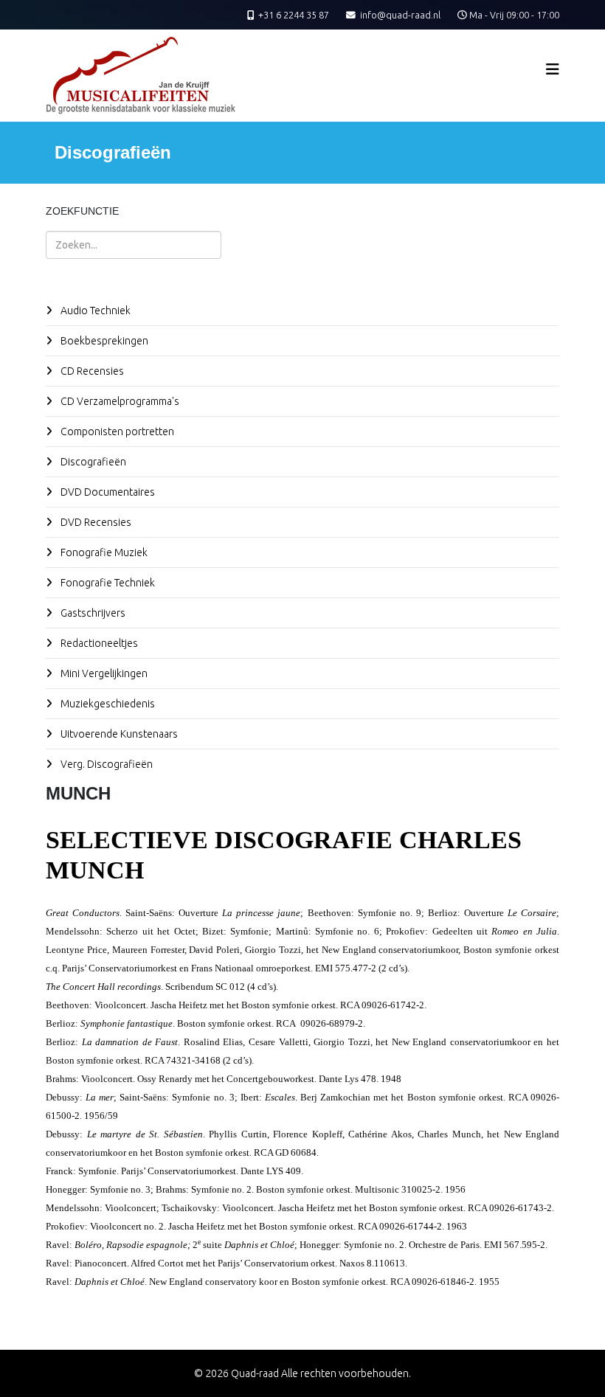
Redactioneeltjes (98, 643)
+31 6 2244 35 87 (293, 15)
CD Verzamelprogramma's (118, 401)
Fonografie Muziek (103, 552)
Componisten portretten (116, 431)
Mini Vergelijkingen (103, 673)
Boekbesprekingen (103, 341)
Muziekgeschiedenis (106, 704)
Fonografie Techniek (106, 583)
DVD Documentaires (106, 492)
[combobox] (133, 245)
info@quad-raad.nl (400, 15)
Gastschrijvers (91, 613)
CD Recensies (91, 371)
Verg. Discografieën (105, 764)
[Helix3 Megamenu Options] (552, 69)
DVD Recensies (94, 522)
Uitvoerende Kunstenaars (118, 734)
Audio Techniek (94, 310)
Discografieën (92, 462)
